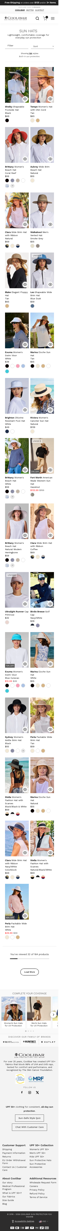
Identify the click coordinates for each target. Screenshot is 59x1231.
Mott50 (30, 10)
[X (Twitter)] (37, 1092)
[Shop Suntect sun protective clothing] (29, 1042)
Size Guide (8, 1200)
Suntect (39, 10)
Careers (34, 1186)
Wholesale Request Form (43, 1182)
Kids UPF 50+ (37, 1156)
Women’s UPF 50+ (39, 1149)
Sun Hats (28, 31)
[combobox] (37, 18)
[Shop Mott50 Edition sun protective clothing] (11, 1042)
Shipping (7, 1149)
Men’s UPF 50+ (37, 1153)
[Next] (53, 1015)
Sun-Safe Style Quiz (29, 1118)
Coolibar (20, 10)
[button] (14, 109)
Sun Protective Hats (40, 1160)
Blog (4, 1204)
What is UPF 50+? (12, 1193)
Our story (7, 1182)
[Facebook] (22, 1092)
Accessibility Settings (24, 1221)
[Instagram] (29, 1092)
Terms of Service (38, 1197)
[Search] (37, 18)
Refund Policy (37, 1193)
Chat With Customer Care (29, 1127)
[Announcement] (29, 2)
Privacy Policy (37, 1189)
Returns (6, 1156)
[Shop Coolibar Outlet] (48, 1042)
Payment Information (13, 1153)
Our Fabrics (8, 1196)
